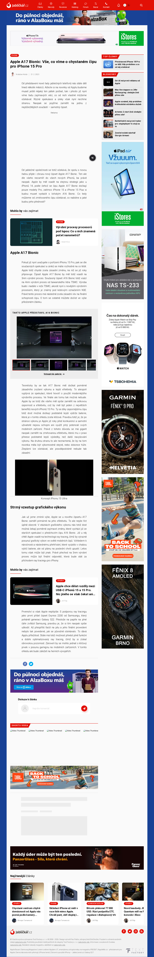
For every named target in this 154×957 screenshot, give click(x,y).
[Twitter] (130, 931)
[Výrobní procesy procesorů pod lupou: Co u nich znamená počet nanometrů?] (31, 232)
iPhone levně (44, 952)
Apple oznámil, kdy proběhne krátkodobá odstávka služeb (128, 102)
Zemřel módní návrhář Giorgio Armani (125, 134)
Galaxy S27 (89, 952)
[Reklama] (77, 17)
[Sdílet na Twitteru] (30, 664)
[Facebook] (124, 931)
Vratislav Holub (21, 74)
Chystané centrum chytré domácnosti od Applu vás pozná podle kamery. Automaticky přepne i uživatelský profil (26, 912)
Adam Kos (65, 242)
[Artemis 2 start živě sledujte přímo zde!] (108, 113)
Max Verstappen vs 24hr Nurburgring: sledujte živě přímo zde (127, 92)
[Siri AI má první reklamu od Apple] (108, 82)
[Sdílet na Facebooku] (24, 664)
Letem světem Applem (47, 950)
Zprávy (60, 581)
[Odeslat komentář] (84, 708)
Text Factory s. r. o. (40, 939)
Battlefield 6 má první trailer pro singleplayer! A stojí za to (128, 124)
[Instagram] (136, 931)
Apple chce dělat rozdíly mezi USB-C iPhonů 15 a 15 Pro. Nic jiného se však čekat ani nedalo (75, 590)
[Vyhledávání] (141, 5)
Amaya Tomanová (24, 920)
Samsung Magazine (29, 950)
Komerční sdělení (95, 903)
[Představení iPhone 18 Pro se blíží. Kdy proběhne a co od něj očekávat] (108, 64)
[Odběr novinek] (118, 5)
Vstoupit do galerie (53, 374)
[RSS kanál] (141, 931)
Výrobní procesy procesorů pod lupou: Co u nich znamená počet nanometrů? (75, 231)
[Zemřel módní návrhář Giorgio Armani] (108, 134)
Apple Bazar (15, 950)
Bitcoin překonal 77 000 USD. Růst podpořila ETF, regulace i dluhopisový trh (101, 911)
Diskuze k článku (27, 699)
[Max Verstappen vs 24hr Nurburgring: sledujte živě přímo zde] (108, 92)
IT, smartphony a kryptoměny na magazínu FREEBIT (77, 950)
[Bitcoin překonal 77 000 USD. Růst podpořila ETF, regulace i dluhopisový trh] (102, 892)
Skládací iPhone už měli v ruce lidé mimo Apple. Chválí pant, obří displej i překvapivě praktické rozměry (63, 912)
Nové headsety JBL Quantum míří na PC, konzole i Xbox (135, 911)
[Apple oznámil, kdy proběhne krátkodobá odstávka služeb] (108, 103)
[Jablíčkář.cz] (17, 5)
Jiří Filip (64, 601)
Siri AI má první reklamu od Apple (127, 82)
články (22, 876)
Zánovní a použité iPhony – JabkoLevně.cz (67, 952)
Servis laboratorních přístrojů (27, 952)
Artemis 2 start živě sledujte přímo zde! (128, 113)
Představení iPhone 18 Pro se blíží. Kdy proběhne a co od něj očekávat (127, 64)
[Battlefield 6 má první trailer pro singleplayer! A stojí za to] (108, 124)
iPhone (14, 55)
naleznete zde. (21, 942)
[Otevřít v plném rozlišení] (54, 478)
